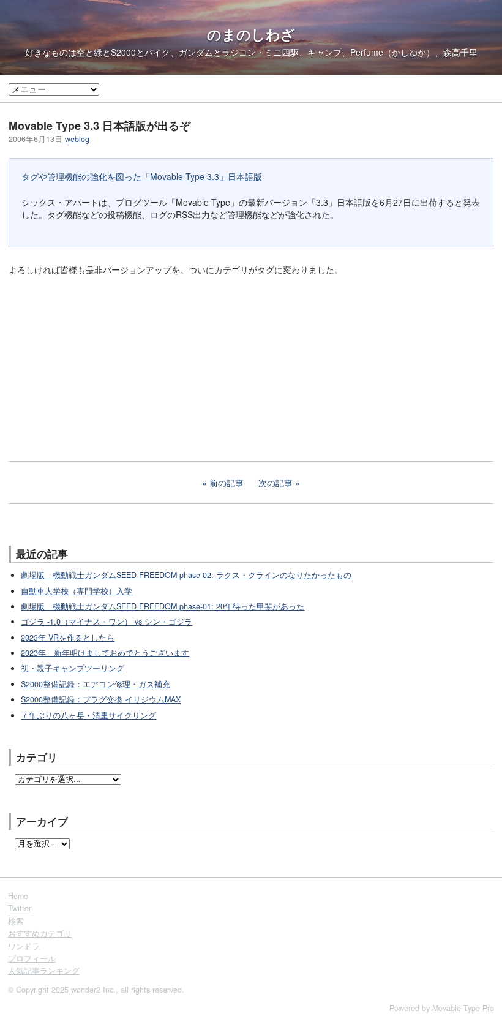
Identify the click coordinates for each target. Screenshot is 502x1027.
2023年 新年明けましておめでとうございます (105, 652)
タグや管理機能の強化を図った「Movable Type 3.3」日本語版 (141, 176)
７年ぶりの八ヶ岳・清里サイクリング (88, 715)
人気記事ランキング (44, 970)
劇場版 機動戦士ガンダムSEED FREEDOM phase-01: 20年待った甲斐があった (162, 606)
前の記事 (226, 482)
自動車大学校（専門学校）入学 (76, 590)
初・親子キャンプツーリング (72, 668)
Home (18, 895)
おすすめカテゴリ (40, 933)
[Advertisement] (100, 367)
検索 (16, 921)
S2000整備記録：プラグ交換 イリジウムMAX (101, 699)
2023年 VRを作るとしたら (67, 637)
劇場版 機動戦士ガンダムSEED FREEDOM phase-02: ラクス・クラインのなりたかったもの (186, 575)
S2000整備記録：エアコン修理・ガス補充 (95, 684)
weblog (77, 139)
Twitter (19, 908)
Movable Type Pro (463, 1008)
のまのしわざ (251, 34)
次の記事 (275, 482)
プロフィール (32, 958)
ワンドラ (24, 946)
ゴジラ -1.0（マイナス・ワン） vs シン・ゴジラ (106, 621)
